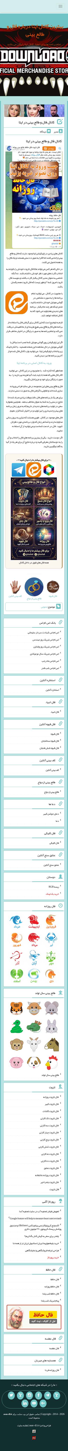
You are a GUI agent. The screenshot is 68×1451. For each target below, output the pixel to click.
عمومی (44, 606)
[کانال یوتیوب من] (34, 1404)
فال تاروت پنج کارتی (49, 1139)
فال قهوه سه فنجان (50, 740)
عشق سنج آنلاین (51, 864)
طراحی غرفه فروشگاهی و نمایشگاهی (42, 1250)
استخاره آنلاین (52, 689)
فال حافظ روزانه (51, 1286)
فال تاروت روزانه (51, 1096)
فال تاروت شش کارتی (49, 1146)
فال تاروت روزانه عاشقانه (47, 1174)
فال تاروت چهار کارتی (49, 1132)
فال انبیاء (55, 711)
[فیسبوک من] (38, 1395)
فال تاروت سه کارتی (49, 1125)
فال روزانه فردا (52, 1370)
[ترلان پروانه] (34, 111)
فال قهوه (55, 733)
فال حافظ (55, 1279)
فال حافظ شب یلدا (50, 1293)
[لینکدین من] (24, 1404)
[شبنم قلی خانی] (14, 111)
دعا (57, 820)
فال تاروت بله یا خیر (49, 1182)
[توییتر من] (11, 1395)
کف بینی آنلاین (52, 769)
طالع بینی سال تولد (50, 1075)
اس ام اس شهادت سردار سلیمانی (43, 632)
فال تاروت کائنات (51, 1111)
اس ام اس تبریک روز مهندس (45, 639)
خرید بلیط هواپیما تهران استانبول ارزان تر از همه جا (36, 1243)
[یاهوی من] (56, 1395)
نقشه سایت (22, 1425)
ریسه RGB (54, 886)
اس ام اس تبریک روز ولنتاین (46, 646)
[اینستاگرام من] (29, 1395)
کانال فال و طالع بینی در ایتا (36, 122)
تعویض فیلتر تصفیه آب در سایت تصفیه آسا (39, 1211)
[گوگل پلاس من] (43, 1404)
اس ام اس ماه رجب (50, 660)
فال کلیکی (54, 842)
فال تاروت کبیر (52, 1103)
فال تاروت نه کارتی (50, 1153)
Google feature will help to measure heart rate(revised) (35, 1218)
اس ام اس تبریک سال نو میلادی (44, 653)
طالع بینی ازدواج (51, 791)
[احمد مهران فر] (54, 111)
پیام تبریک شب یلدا (50, 1300)
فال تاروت (54, 1189)
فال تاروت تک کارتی (49, 1118)
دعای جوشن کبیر (51, 813)
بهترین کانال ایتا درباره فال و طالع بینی (35, 30)
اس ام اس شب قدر (50, 667)
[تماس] (20, 1395)
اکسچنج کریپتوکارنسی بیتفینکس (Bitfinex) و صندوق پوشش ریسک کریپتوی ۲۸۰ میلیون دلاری (35, 1227)
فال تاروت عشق (51, 1168)
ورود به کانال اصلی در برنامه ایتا (34, 363)
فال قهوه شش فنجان (49, 747)
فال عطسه (54, 1348)
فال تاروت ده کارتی (50, 1160)
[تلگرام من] (47, 1395)
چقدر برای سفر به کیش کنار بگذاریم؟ (41, 1236)
